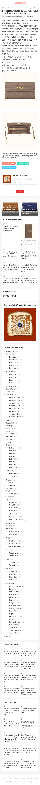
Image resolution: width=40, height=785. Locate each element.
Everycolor (12, 603)
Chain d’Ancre (10, 389)
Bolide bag (9, 371)
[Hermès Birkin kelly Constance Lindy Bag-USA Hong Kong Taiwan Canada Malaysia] (20, 2)
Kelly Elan (9, 491)
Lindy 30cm (13, 505)
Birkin (7, 354)
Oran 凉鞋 (9, 526)
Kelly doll (12, 462)
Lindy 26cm (13, 502)
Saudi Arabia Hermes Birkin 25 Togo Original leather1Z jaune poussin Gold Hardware (28, 665)
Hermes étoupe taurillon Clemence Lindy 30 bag (11, 653)
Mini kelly (9, 514)
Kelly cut (12, 459)
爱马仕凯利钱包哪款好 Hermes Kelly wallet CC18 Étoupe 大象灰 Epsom (19, 157)
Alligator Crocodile (15, 586)
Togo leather (13, 633)
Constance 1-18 (14, 397)
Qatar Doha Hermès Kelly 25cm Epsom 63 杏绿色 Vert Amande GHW (11, 678)
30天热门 (4, 778)
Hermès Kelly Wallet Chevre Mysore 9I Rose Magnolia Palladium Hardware (11, 268)
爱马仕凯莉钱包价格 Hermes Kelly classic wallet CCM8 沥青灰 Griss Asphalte (28, 725)
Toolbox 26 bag (14, 556)
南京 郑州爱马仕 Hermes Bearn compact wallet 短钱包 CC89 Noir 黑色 (11, 691)
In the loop (9, 437)
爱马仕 (8, 568)
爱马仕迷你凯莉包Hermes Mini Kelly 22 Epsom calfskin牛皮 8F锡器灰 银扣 (11, 712)
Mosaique (9, 523)
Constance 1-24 (14, 400)
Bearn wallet (10, 351)
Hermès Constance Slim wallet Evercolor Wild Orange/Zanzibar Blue (11, 664)
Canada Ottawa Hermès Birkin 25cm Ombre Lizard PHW (28, 711)
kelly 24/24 (9, 471)
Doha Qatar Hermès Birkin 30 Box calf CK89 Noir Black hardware (28, 677)
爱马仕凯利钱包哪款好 (9, 167)
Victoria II (12, 580)
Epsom (11, 600)
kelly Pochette (13, 517)
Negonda (12, 614)
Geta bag (9, 426)
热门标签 (35, 778)
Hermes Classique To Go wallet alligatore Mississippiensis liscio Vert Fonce (29, 281)
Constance (9, 394)
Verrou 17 (12, 562)
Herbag (8, 431)
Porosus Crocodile (15, 622)
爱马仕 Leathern (11, 583)
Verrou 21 (12, 565)
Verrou (8, 559)
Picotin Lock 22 (14, 534)
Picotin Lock (10, 529)
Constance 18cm (14, 406)
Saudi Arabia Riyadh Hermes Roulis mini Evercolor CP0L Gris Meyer (28, 737)
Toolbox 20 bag (14, 553)
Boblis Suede (13, 592)
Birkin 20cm (13, 357)
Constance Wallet (15, 417)
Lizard (11, 611)
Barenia (11, 589)
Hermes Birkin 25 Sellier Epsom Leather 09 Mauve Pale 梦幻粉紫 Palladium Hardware (28, 764)
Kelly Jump (12, 464)
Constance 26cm (14, 411)
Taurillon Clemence (15, 630)
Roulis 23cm (13, 544)
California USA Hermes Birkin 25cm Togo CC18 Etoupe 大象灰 (11, 229)
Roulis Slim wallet (15, 546)
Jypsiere (8, 442)
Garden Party (10, 423)
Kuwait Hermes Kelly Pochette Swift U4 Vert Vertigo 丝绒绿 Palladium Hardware (11, 764)
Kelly (34, 8)
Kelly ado (9, 480)
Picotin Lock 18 (14, 532)
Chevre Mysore (14, 597)
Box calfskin (13, 594)
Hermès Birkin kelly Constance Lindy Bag (19, 8)
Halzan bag (9, 428)
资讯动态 (8, 636)
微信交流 (23, 778)
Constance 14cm (14, 403)
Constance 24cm (14, 408)
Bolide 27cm (13, 377)
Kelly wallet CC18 (23, 163)
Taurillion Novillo (14, 627)
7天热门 (10, 778)
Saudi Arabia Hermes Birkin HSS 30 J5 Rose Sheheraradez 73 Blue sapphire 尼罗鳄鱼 (11, 738)
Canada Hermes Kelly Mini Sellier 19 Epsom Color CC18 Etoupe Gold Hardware (11, 751)
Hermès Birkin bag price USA (13, 16)
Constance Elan (14, 414)
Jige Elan (9, 439)
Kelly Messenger (11, 494)
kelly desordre (10, 488)
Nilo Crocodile (13, 616)
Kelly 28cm (12, 451)
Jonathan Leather (15, 608)
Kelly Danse (9, 483)
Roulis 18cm (13, 541)
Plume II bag (13, 577)
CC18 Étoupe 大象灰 (8, 163)
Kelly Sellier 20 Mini (15, 520)
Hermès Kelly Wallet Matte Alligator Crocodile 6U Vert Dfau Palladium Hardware (29, 268)
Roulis (8, 538)
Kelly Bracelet (13, 574)
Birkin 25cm (13, 360)
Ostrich (11, 619)
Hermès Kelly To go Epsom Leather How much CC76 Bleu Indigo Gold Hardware (28, 255)
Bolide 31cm (13, 380)
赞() (20, 191)
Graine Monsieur (14, 605)
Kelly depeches (11, 485)
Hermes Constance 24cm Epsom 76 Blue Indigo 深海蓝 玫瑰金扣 (28, 653)
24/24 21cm (13, 474)
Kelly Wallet (30, 16)
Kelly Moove (10, 496)
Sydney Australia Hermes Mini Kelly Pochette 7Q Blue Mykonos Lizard (11, 724)
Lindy (7, 499)
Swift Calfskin (13, 625)
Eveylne (8, 420)
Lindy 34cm (13, 508)
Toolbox (8, 550)
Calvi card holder (11, 386)
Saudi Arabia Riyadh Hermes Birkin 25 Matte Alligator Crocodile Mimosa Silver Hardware (28, 692)
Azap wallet (13, 571)
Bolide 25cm (13, 374)
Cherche (8, 392)
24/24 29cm (13, 476)
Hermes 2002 (10, 434)
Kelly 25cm (12, 448)
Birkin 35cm (13, 365)
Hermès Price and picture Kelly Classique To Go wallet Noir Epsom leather (11, 281)
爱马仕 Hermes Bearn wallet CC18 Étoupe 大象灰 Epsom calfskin (28, 243)
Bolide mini (12, 383)
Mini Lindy (12, 510)
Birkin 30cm (13, 362)
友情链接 (16, 778)
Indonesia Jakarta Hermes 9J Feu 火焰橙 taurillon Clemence (28, 750)
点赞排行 (29, 778)
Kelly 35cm (12, 456)
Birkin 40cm (13, 368)
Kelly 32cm (12, 453)
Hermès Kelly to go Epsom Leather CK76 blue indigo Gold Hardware (11, 254)
